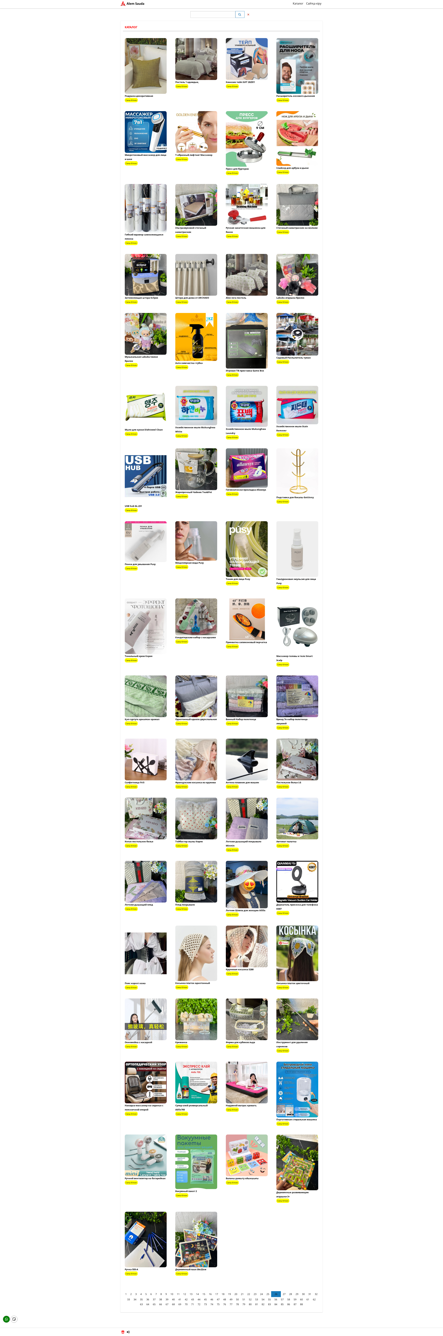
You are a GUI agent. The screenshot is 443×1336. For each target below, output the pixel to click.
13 (191, 1294)
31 (309, 1294)
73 (205, 1304)
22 (248, 1294)
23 (255, 1294)
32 (316, 1294)
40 (173, 1299)
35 (141, 1299)
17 (216, 1294)
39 (167, 1299)
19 (229, 1294)
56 (275, 1299)
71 (192, 1304)
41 (179, 1299)
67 (167, 1304)
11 (178, 1294)
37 (154, 1299)
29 (297, 1294)
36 (147, 1299)
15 (203, 1294)
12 (184, 1294)
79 (243, 1304)
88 (301, 1304)
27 (284, 1294)
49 (231, 1299)
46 (211, 1299)
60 (301, 1299)
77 (231, 1304)
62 (314, 1299)
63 (141, 1304)
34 (135, 1299)
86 (288, 1304)
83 (269, 1304)
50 (237, 1299)
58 (288, 1299)
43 (192, 1299)
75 (218, 1304)
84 (275, 1304)
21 (242, 1294)
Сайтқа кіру (313, 3)
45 (205, 1299)
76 (224, 1304)
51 (243, 1299)
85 (282, 1304)
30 (303, 1294)
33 (128, 1299)
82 (263, 1304)
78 (237, 1304)
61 (307, 1299)
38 (160, 1299)
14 (197, 1294)
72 (199, 1304)
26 (276, 1294)
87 (295, 1304)
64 (147, 1304)
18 (223, 1294)
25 (267, 1294)
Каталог (298, 3)
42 (186, 1299)
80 (250, 1304)
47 (218, 1299)
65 (154, 1304)
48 (224, 1299)
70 (186, 1304)
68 (173, 1304)
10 (171, 1294)
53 (256, 1299)
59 (295, 1299)
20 (235, 1294)
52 (250, 1299)
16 (210, 1294)
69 (179, 1304)
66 (160, 1304)
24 (261, 1294)
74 (211, 1304)
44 (199, 1299)
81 (256, 1304)
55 (269, 1299)
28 (290, 1294)
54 (263, 1299)
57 (282, 1299)
